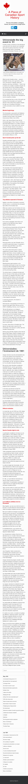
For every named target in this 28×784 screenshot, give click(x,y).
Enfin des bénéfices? (7, 737)
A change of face (6, 683)
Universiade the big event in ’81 (10, 678)
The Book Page (6, 726)
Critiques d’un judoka (7, 762)
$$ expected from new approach (10, 681)
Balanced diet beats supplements (10, 687)
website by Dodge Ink (14, 780)
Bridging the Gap (6, 694)
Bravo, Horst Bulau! (7, 721)
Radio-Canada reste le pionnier (10, 701)
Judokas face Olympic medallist (9, 712)
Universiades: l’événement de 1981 (10, 735)
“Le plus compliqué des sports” (9, 750)
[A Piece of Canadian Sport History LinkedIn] (15, 27)
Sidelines (5, 717)
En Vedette (5, 764)
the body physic (6, 708)
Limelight (5, 714)
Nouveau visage (6, 739)
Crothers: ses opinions (8, 768)
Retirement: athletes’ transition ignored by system (13, 710)
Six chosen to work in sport (8, 685)
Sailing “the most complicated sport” (10, 696)
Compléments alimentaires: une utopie (11, 744)
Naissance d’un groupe (8, 755)
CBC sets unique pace (8, 699)
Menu (5, 34)
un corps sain (6, 757)
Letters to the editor (7, 692)
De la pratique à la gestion (8, 741)
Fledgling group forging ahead (9, 705)
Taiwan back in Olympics (8, 723)
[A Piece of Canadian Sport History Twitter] (12, 27)
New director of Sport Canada (9, 703)
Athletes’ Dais (6, 690)
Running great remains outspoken (10, 719)
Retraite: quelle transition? (8, 759)
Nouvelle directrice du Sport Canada (11, 753)
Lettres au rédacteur (7, 746)
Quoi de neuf (6, 748)
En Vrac (5, 766)
